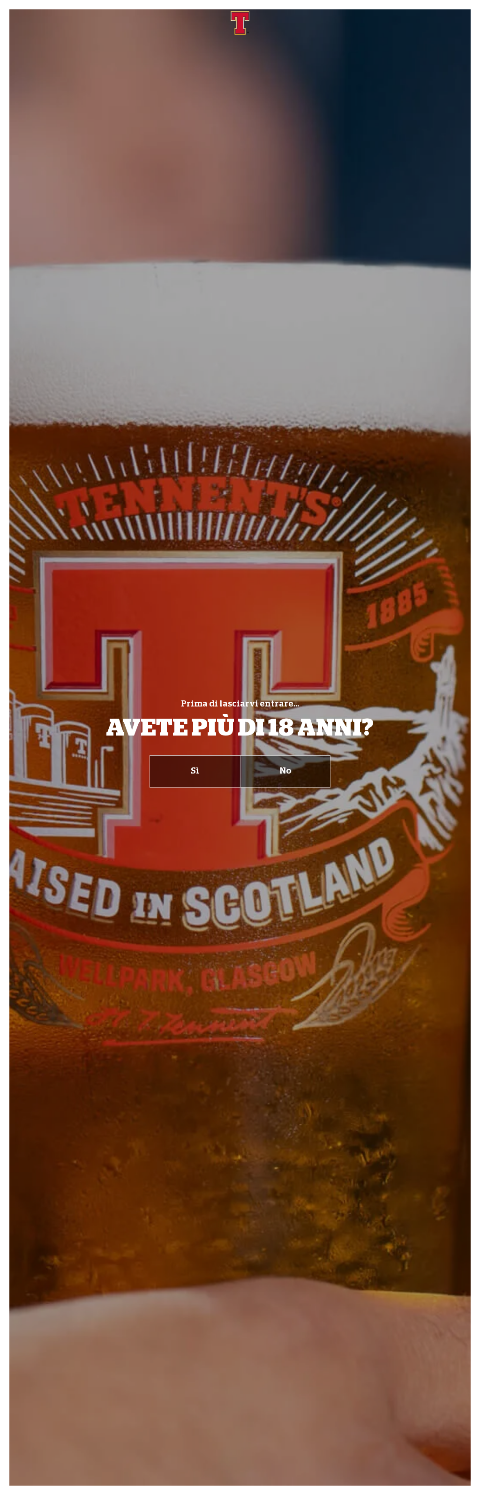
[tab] (195, 771)
